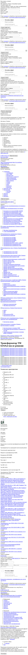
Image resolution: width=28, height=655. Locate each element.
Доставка (8, 191)
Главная (5, 600)
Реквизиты (9, 185)
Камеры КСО (6, 283)
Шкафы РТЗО (6, 272)
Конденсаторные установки (7, 325)
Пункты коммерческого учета (10, 619)
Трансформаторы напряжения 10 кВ (12, 245)
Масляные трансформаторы (10, 230)
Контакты (5, 196)
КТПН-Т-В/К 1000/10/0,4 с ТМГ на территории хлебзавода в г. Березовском (12, 505)
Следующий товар (6, 366)
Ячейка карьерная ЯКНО (9, 285)
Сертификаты (9, 172)
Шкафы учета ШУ (7, 273)
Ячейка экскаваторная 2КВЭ (10, 291)
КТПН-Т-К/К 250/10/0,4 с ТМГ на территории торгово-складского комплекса (12, 482)
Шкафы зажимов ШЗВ (9, 267)
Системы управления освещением (11, 264)
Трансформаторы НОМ (9, 241)
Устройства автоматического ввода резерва (14, 265)
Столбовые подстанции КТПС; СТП (12, 212)
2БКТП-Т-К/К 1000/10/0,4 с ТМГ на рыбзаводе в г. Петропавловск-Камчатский (13, 509)
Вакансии (8, 187)
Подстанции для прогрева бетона (11, 222)
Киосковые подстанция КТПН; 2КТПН (13, 211)
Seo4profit (12, 639)
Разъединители (18, 308)
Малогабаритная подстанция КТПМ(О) (13, 214)
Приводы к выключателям (9, 304)
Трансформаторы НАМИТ (9, 240)
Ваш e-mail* (3, 13)
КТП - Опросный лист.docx (10, 416)
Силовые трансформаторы (9, 613)
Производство (9, 175)
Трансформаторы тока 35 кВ (10, 253)
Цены (7, 184)
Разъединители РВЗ (8, 314)
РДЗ (4, 313)
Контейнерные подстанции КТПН (11, 220)
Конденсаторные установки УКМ (11, 328)
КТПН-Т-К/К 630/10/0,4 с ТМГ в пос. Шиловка (12, 515)
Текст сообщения (5, 94)
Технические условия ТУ (12, 176)
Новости (5, 195)
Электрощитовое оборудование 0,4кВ (10, 256)
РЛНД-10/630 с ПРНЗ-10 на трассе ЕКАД (11, 499)
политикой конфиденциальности (17, 17)
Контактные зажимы (8, 321)
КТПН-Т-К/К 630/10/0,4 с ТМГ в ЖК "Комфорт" (12, 485)
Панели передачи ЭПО (9, 261)
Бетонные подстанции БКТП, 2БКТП (12, 224)
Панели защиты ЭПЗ (8, 260)
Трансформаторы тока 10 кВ (10, 251)
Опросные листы (7, 188)
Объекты (5, 193)
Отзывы (8, 182)
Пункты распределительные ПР (11, 276)
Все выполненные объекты (17, 480)
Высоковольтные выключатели (8, 301)
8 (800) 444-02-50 (5, 155)
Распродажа (18, 519)
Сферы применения (11, 178)
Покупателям (6, 189)
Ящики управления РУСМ (10, 274)
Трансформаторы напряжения (8, 235)
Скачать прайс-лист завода (7, 201)
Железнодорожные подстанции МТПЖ (13, 218)
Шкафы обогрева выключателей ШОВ (12, 268)
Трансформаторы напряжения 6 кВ (12, 244)
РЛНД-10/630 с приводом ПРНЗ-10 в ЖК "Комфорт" (13, 487)
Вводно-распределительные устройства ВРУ (14, 259)
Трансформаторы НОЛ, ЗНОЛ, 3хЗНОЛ (13, 242)
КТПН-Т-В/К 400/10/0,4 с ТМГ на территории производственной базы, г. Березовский (12, 496)
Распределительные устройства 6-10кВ (10, 281)
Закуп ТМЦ (9, 174)
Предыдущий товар (6, 365)
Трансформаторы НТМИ (9, 237)
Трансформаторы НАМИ (9, 239)
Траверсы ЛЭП (18, 335)
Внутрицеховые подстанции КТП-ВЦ (12, 221)
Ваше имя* (3, 10)
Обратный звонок (5, 198)
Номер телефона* (5, 38)
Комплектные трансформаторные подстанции (12, 208)
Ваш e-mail (3, 91)
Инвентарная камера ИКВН (10, 292)
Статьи (8, 183)
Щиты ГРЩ (6, 277)
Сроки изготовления (11, 179)
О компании (6, 171)
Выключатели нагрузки (9, 315)
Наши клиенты (10, 180)
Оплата (8, 192)
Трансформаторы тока (8, 616)
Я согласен (3, 653)
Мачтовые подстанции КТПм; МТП (12, 213)
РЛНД (4, 310)
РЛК (4, 311)
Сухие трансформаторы (9, 231)
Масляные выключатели (9, 305)
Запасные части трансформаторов (9, 319)
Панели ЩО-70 (7, 263)
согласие (6, 16)
